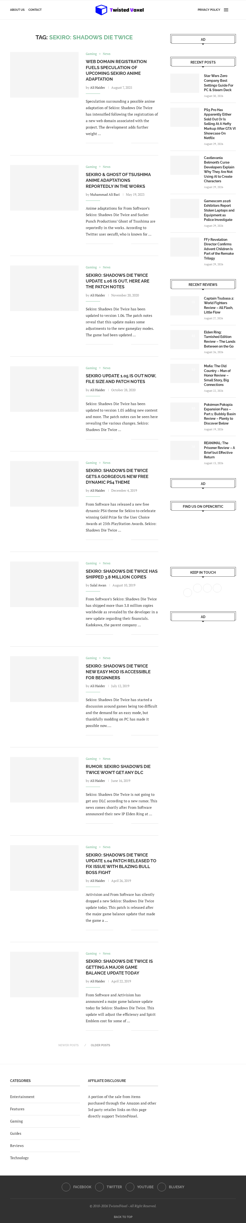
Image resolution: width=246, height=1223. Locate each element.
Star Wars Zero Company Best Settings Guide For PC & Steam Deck (218, 83)
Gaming (16, 1121)
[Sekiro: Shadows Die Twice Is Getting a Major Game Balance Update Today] (44, 974)
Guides (15, 1133)
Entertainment (22, 1096)
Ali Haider (97, 87)
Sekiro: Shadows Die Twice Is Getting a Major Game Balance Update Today (119, 967)
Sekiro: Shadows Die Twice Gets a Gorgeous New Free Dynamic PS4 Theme (117, 476)
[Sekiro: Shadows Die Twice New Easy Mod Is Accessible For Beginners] (44, 679)
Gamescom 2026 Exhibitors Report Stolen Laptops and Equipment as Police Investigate (219, 210)
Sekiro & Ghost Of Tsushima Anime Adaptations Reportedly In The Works (118, 180)
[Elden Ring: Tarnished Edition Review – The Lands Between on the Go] (184, 339)
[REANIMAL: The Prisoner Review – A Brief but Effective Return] (184, 450)
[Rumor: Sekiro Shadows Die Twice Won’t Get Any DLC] (44, 780)
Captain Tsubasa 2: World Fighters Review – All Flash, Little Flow (219, 305)
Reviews (17, 1145)
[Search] (233, 9)
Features (17, 1108)
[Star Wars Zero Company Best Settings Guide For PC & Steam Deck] (184, 83)
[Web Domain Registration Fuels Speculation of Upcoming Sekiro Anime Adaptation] (44, 75)
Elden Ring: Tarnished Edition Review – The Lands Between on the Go (219, 339)
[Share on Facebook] (120, 143)
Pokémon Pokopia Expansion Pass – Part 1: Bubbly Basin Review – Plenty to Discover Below (220, 414)
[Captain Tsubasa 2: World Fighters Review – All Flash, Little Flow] (184, 305)
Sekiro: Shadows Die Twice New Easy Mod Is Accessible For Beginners (118, 671)
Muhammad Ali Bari (105, 194)
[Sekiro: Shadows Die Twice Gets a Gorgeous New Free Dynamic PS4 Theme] (44, 484)
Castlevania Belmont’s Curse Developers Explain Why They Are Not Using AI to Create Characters (219, 169)
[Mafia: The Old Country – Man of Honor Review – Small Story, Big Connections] (184, 373)
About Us (17, 10)
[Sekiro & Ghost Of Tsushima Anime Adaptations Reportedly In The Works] (44, 188)
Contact (35, 10)
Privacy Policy (209, 10)
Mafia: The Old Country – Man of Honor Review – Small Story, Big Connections (217, 375)
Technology (19, 1157)
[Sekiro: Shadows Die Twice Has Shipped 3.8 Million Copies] (44, 584)
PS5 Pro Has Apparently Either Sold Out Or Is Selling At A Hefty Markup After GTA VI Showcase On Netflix (220, 124)
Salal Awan (98, 585)
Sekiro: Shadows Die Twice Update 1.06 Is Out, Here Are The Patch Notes (117, 281)
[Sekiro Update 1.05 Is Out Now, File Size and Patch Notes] (44, 389)
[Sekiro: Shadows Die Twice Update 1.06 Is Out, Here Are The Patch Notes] (44, 288)
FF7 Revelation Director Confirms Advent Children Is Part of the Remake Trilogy (219, 249)
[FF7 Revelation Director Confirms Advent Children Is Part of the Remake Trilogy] (184, 247)
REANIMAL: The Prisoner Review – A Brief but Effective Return (219, 450)
